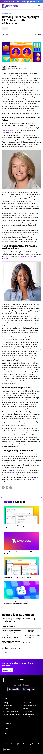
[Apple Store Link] (15, 689)
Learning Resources (29, 717)
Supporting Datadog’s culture (16, 387)
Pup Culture (7, 13)
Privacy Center (27, 711)
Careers (34, 479)
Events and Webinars (29, 705)
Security (25, 708)
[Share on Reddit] (7, 487)
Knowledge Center (29, 714)
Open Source (27, 702)
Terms (15, 743)
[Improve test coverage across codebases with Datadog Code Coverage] (22, 544)
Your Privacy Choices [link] (30, 744)
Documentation (8, 705)
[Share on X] (3, 487)
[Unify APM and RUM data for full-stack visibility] (22, 568)
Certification (7, 717)
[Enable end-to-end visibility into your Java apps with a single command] (22, 518)
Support (6, 708)
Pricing (6, 702)
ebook (13, 470)
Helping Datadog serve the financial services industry (19, 247)
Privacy (20, 743)
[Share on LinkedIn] (10, 487)
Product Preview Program (12, 714)
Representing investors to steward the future (21, 118)
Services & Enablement (11, 711)
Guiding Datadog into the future (17, 450)
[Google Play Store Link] (29, 689)
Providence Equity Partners (10, 130)
